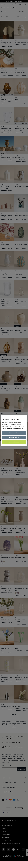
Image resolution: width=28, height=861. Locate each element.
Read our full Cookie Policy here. (15, 428)
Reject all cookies (14, 437)
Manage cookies (14, 433)
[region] (14, 430)
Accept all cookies (14, 442)
